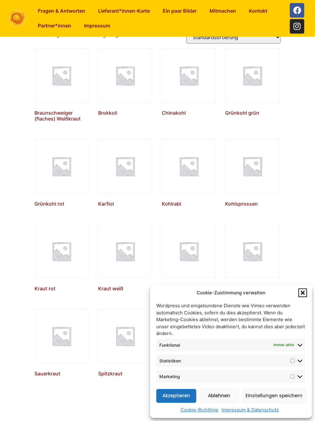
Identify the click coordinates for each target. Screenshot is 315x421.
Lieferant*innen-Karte (124, 11)
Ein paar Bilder (180, 11)
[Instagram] (297, 26)
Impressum (97, 25)
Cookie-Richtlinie (199, 410)
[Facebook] (297, 10)
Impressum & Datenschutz (250, 410)
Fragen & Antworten (61, 11)
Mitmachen (222, 11)
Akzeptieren (176, 395)
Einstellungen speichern (273, 395)
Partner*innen (54, 25)
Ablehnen (219, 395)
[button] (303, 293)
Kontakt (258, 11)
